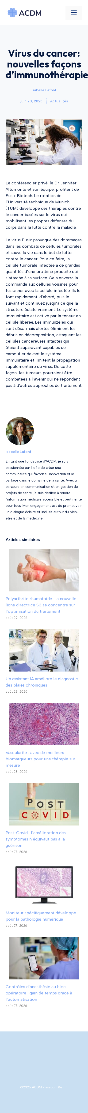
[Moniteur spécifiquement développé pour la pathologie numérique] (44, 902)
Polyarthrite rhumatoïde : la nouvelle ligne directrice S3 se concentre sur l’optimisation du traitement (41, 605)
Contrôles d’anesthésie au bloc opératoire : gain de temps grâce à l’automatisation (39, 993)
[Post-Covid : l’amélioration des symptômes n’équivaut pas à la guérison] (44, 822)
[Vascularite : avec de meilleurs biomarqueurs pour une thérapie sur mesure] (44, 742)
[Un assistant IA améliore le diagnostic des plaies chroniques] (44, 668)
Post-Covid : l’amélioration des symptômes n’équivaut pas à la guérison (36, 839)
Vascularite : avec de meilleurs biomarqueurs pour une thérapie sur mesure (40, 759)
